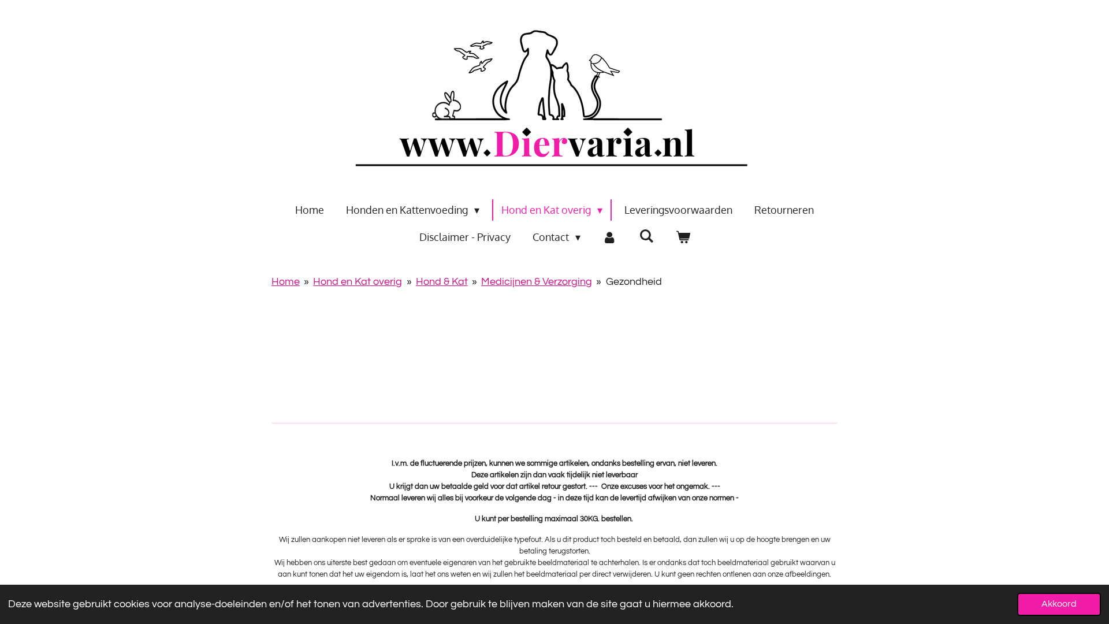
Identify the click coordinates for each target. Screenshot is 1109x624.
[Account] (609, 237)
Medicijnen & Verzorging (536, 281)
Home (285, 281)
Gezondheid (634, 281)
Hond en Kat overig (357, 281)
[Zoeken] (646, 235)
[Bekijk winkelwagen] (682, 237)
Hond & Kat (442, 281)
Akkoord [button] (1059, 603)
